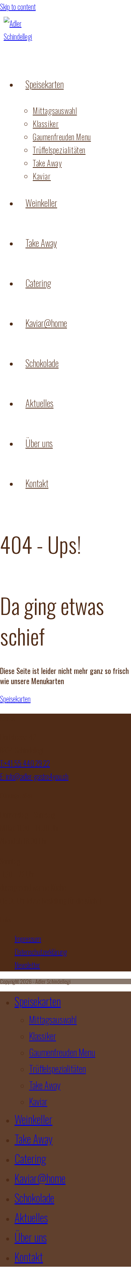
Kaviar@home (40, 1178)
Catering (30, 1158)
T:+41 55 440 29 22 (25, 763)
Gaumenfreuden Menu (62, 1052)
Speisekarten (38, 1001)
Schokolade (34, 1198)
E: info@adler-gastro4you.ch (34, 776)
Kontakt (29, 1257)
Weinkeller (33, 1119)
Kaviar (38, 1101)
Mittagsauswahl (53, 1019)
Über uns (31, 1237)
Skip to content (18, 6)
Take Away (44, 1085)
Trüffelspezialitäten (57, 1068)
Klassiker (42, 1035)
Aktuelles (31, 1217)
